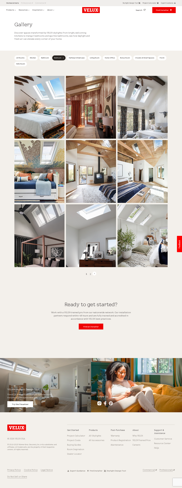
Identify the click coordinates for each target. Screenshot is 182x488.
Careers (136, 445)
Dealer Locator (74, 454)
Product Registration (121, 440)
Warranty (115, 436)
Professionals (166, 470)
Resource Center (162, 443)
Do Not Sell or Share (17, 476)
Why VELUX (137, 436)
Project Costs (73, 440)
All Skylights (95, 436)
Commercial (149, 470)
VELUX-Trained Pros (141, 440)
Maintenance (117, 445)
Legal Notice (47, 470)
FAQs (156, 448)
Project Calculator (76, 436)
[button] (179, 244)
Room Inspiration (75, 449)
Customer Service (163, 439)
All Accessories (96, 440)
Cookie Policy (31, 470)
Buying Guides (74, 445)
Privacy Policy (14, 470)
